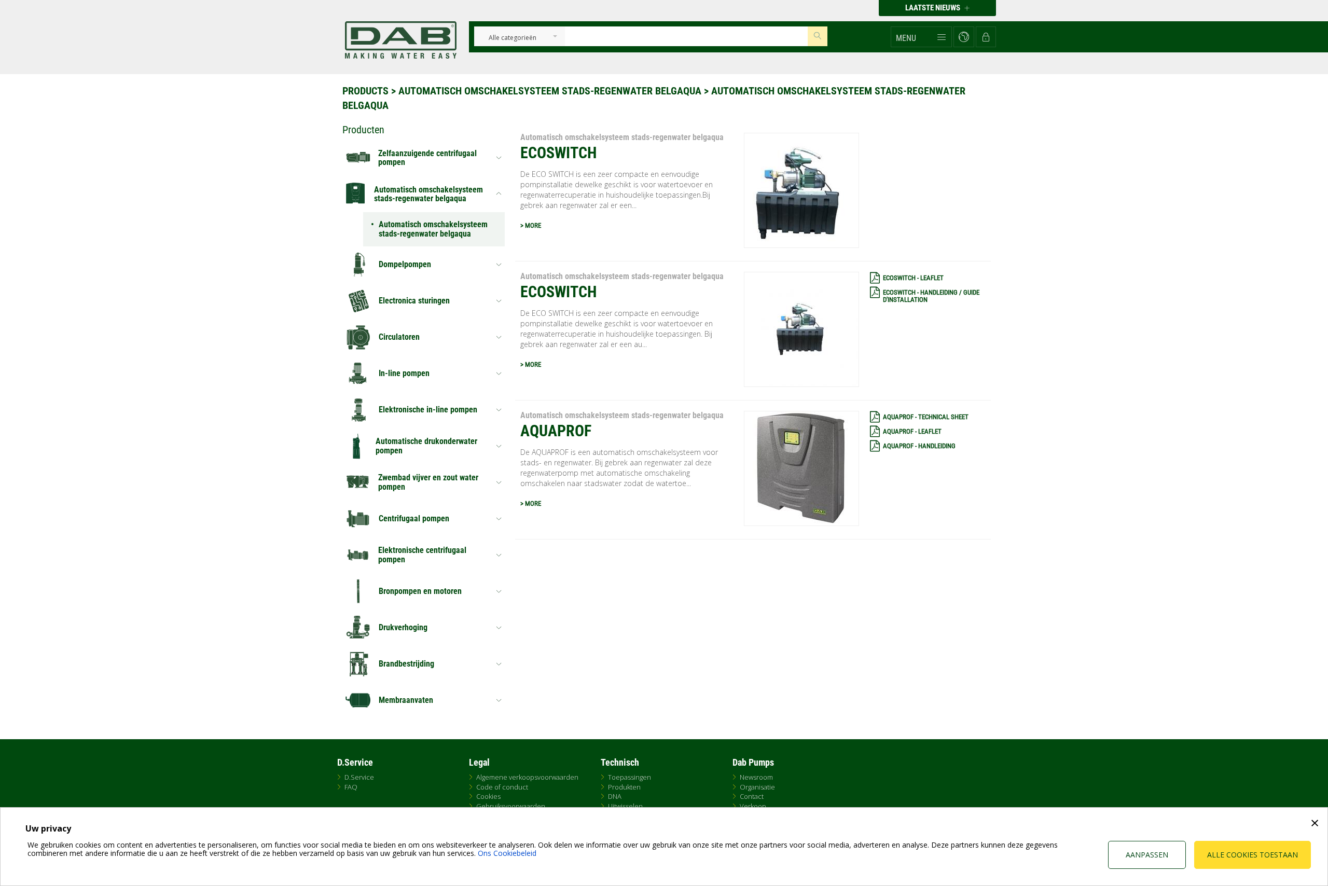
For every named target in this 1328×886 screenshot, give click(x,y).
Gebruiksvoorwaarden (510, 806)
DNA (614, 796)
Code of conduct (502, 787)
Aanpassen (1147, 855)
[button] (921, 37)
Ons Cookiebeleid (507, 853)
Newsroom (756, 777)
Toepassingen (629, 777)
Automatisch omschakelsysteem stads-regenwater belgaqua (549, 91)
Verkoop (753, 806)
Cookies (488, 796)
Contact (752, 796)
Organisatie (757, 787)
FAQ (350, 787)
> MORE (530, 225)
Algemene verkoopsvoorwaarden (527, 777)
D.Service (359, 777)
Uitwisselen (625, 806)
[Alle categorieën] (512, 38)
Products (365, 91)
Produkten (624, 787)
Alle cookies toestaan (1252, 855)
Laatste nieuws (933, 7)
